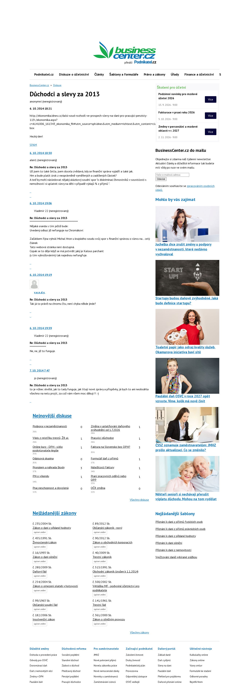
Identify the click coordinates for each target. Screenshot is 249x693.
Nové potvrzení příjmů (105, 660)
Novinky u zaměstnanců (106, 676)
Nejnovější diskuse (52, 415)
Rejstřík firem (196, 682)
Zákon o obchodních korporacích (112, 542)
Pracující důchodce (71, 682)
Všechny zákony (139, 632)
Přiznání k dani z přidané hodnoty (175, 536)
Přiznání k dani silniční (168, 543)
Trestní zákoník (102, 557)
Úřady (175, 74)
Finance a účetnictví (199, 74)
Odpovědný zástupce (136, 676)
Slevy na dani (164, 665)
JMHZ (96, 654)
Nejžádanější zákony (54, 513)
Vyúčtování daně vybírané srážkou (176, 557)
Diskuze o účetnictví (74, 74)
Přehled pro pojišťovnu (169, 676)
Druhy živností (133, 660)
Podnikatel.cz (44, 74)
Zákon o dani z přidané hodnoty (52, 528)
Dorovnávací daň (38, 665)
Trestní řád (99, 605)
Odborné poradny (199, 676)
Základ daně (164, 654)
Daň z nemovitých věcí (41, 671)
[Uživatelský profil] (34, 288)
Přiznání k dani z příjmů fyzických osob (179, 522)
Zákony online (197, 660)
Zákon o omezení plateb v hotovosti (55, 586)
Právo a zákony (154, 74)
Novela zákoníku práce (105, 665)
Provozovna (132, 671)
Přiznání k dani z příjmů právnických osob (180, 529)
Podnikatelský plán (135, 665)
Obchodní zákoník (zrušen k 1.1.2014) (115, 571)
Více (210, 99)
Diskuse (57, 85)
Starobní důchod (70, 660)
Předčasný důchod (71, 671)
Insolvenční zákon (44, 619)
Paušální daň (36, 682)
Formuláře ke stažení (200, 671)
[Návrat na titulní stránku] (141, 50)
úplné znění (40, 532)
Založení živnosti (134, 654)
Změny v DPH (36, 676)
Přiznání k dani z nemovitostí (173, 550)
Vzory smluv (196, 665)
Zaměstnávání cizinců (105, 682)
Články (99, 74)
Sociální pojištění (70, 654)
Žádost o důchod (70, 665)
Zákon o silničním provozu (109, 619)
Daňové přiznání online (170, 682)
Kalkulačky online (199, 654)
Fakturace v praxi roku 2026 (176, 112)
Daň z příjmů (164, 660)
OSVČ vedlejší (132, 682)
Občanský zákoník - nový (107, 528)
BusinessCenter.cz (39, 85)
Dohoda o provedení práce (43, 654)
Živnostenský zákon (45, 542)
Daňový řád (39, 571)
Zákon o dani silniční (45, 557)
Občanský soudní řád (45, 605)
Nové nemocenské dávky (106, 671)
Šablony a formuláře (123, 74)
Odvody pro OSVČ (39, 660)
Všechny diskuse (139, 500)
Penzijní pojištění (70, 676)
